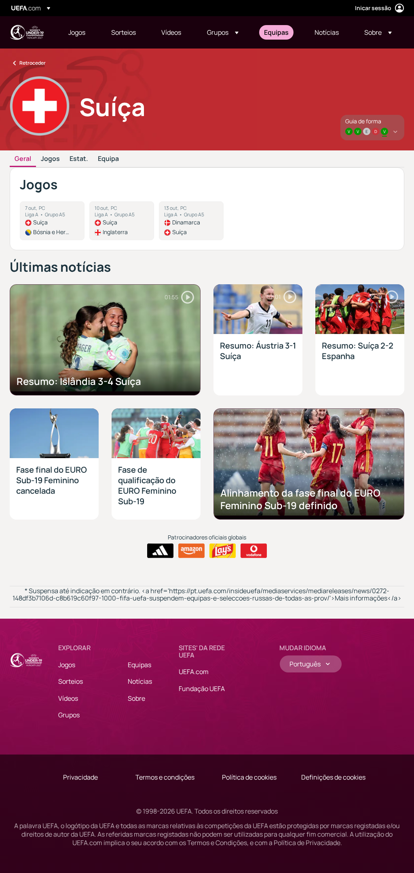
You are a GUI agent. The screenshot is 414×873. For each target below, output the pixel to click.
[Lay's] (222, 550)
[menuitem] (79, 32)
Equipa (108, 159)
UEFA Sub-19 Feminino (27, 32)
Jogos (50, 159)
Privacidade (80, 777)
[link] (77, 32)
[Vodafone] (254, 550)
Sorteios (70, 681)
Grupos (69, 714)
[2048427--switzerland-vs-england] (121, 220)
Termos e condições (164, 777)
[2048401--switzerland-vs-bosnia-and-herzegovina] (52, 220)
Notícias (140, 681)
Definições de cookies (333, 777)
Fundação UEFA (202, 688)
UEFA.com (194, 671)
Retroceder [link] (32, 62)
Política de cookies (249, 777)
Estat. (79, 159)
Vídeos (68, 698)
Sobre (136, 698)
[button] (223, 32)
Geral (23, 159)
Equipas (139, 664)
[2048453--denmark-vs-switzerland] (191, 220)
